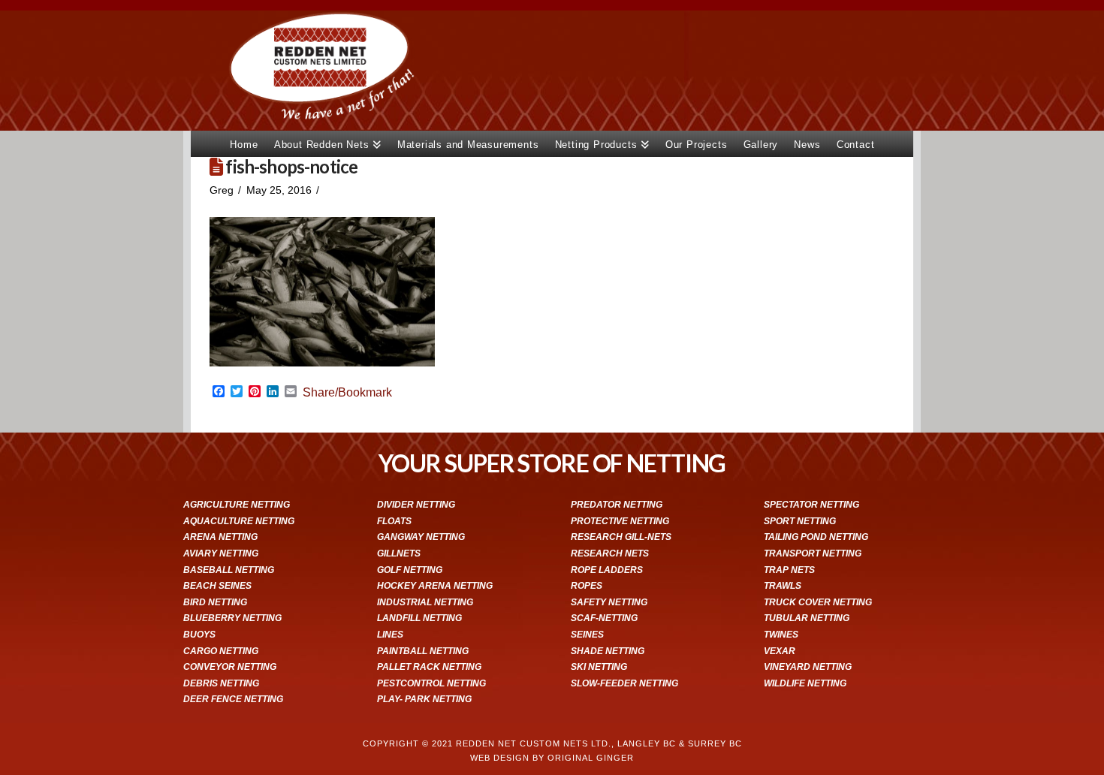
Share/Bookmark (347, 393)
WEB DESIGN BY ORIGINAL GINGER (552, 757)
